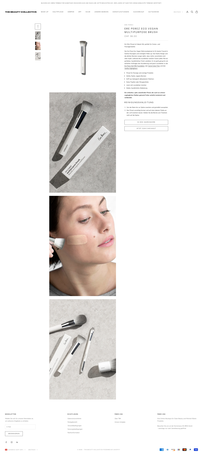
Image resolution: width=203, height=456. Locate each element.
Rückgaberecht (72, 422)
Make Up (44, 12)
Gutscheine (153, 12)
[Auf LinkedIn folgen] (17, 442)
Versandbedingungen (75, 426)
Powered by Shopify (111, 449)
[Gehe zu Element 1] (38, 26)
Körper (71, 12)
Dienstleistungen (121, 12)
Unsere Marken (101, 12)
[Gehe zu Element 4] (38, 56)
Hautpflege (58, 12)
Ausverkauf (138, 12)
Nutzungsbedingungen (75, 429)
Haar (88, 12)
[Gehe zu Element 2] (38, 35)
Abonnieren (14, 434)
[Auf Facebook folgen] (6, 442)
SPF (79, 12)
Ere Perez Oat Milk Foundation (134, 66)
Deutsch (177, 12)
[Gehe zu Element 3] (38, 46)
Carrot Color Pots (154, 66)
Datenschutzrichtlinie (74, 419)
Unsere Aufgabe (120, 422)
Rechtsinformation (74, 433)
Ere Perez (128, 25)
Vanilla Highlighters (130, 68)
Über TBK (118, 419)
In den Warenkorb (146, 122)
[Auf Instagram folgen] (12, 442)
